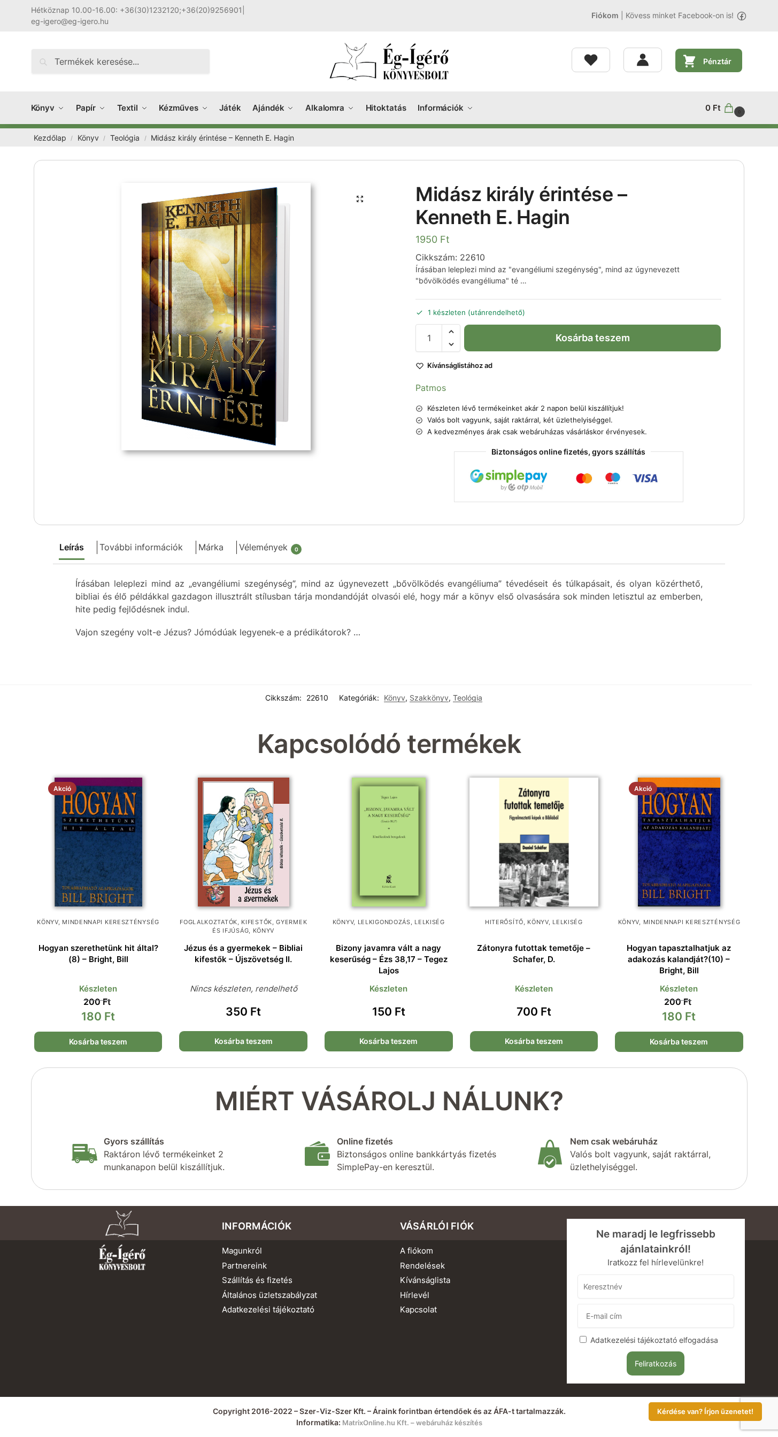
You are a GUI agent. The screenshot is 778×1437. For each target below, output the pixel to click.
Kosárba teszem (593, 337)
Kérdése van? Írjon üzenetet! (705, 1412)
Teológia (125, 138)
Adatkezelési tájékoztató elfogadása (654, 1339)
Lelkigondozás (384, 922)
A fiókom (416, 1251)
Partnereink (244, 1266)
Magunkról (242, 1251)
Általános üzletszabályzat (269, 1295)
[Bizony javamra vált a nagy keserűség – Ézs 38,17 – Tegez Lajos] (388, 842)
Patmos (430, 387)
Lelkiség (429, 922)
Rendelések (422, 1266)
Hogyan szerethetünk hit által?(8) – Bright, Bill (98, 953)
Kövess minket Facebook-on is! (680, 15)
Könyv (88, 138)
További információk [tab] (141, 547)
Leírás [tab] (71, 547)
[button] (726, 108)
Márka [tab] (211, 547)
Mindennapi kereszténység (110, 922)
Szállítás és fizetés (257, 1280)
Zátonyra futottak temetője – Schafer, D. (533, 953)
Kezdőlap (50, 138)
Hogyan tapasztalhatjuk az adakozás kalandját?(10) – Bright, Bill (679, 959)
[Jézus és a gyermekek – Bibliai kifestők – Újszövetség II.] (243, 842)
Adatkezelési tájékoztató (268, 1309)
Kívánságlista (425, 1280)
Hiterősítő (504, 922)
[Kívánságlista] (591, 60)
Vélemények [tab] (268, 547)
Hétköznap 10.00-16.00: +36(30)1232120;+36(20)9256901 (136, 9)
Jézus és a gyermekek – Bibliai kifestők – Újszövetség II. (243, 953)
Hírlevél (414, 1295)
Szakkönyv (429, 697)
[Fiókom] (642, 60)
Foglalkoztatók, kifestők (226, 922)
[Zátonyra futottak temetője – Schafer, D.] (534, 842)
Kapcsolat (418, 1309)
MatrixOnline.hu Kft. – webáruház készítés (412, 1422)
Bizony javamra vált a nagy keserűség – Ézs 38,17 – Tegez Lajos (389, 959)
